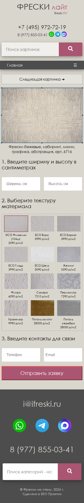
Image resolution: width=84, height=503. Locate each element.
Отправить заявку (41, 373)
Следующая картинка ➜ (42, 79)
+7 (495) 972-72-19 (42, 26)
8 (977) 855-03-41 (33, 34)
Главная (15, 65)
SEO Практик (51, 494)
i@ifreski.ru (42, 403)
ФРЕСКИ (42, 6)
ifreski (60, 13)
